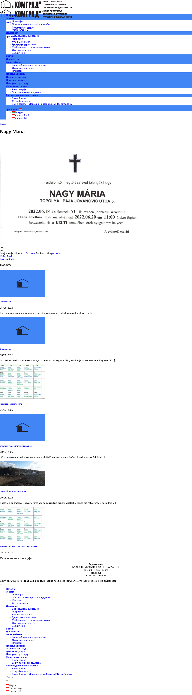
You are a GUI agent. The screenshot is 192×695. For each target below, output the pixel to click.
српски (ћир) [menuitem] (22, 115)
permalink (56, 253)
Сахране (3, 124)
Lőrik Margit (6, 256)
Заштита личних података (26, 92)
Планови (17, 71)
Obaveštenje (5, 302)
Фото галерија (20, 30)
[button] (9, 22)
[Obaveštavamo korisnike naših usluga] (22, 440)
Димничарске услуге (23, 50)
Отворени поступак (23, 68)
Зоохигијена (18, 53)
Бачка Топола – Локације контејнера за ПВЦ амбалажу (42, 104)
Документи (12, 59)
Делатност (12, 33)
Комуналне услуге (22, 41)
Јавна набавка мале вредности (29, 65)
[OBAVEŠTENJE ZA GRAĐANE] (22, 485)
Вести (9, 56)
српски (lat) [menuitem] (21, 118)
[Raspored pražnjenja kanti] (22, 398)
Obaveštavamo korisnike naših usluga (16, 446)
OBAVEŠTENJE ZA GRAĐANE (13, 492)
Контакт (16, 27)
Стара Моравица (21, 101)
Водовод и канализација (25, 36)
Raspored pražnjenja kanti (11, 404)
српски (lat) (12, 109)
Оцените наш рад (16, 77)
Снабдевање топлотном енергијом (31, 47)
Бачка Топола (19, 98)
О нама (10, 18)
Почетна (10, 15)
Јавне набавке (14, 62)
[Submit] (7, 680)
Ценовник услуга (15, 80)
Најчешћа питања (16, 74)
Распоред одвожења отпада (22, 95)
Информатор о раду (17, 83)
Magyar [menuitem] (19, 112)
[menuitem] (11, 685)
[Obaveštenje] (22, 296)
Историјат (17, 21)
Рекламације (19, 89)
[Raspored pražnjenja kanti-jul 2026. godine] (22, 540)
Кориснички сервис (17, 86)
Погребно (17, 39)
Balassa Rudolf (7, 259)
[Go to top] (1, 584)
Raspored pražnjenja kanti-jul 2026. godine (18, 546)
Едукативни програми (24, 44)
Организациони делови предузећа (31, 24)
